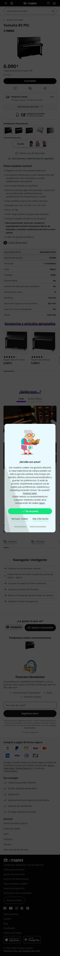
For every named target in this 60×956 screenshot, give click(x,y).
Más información (40, 518)
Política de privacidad (38, 526)
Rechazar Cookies (20, 518)
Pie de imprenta (20, 526)
